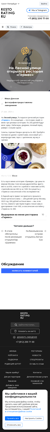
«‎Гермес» (5, 120)
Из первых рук (25, 63)
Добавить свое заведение (12, 386)
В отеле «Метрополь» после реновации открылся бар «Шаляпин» (13, 237)
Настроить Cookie (33, 418)
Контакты (37, 372)
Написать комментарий (25, 271)
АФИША (12, 351)
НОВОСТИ (36, 355)
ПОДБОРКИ (13, 359)
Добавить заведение (27, 337)
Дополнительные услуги (37, 377)
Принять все (13, 418)
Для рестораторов (12, 377)
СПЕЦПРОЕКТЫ (36, 359)
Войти (44, 4)
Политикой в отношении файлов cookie (23, 410)
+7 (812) (25, 341)
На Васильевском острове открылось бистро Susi (34, 235)
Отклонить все (14, 425)
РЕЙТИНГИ (13, 355)
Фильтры (27, 27)
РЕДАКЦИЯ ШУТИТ (13, 364)
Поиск (13, 27)
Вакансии (12, 381)
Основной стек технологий (37, 382)
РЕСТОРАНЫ (36, 351)
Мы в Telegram (39, 10)
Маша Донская (12, 98)
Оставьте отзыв (37, 364)
